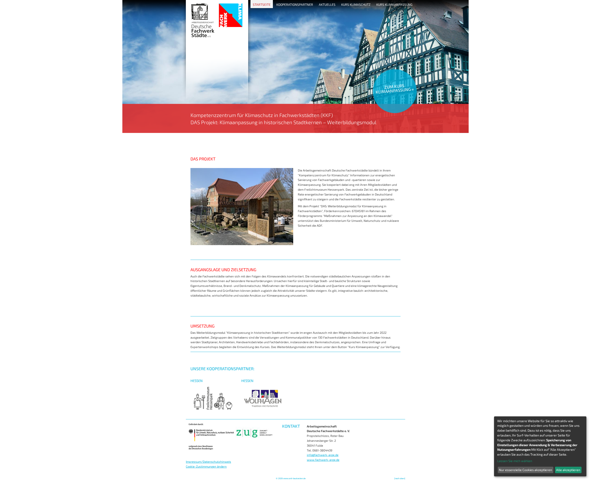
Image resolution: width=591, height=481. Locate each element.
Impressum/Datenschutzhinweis (208, 461)
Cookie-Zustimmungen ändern (206, 466)
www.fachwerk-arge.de (323, 460)
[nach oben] (399, 478)
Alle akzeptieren (568, 470)
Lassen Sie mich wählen (514, 461)
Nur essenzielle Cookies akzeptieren (525, 470)
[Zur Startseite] (295, 132)
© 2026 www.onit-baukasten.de (291, 478)
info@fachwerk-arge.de (322, 455)
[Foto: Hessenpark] (241, 244)
